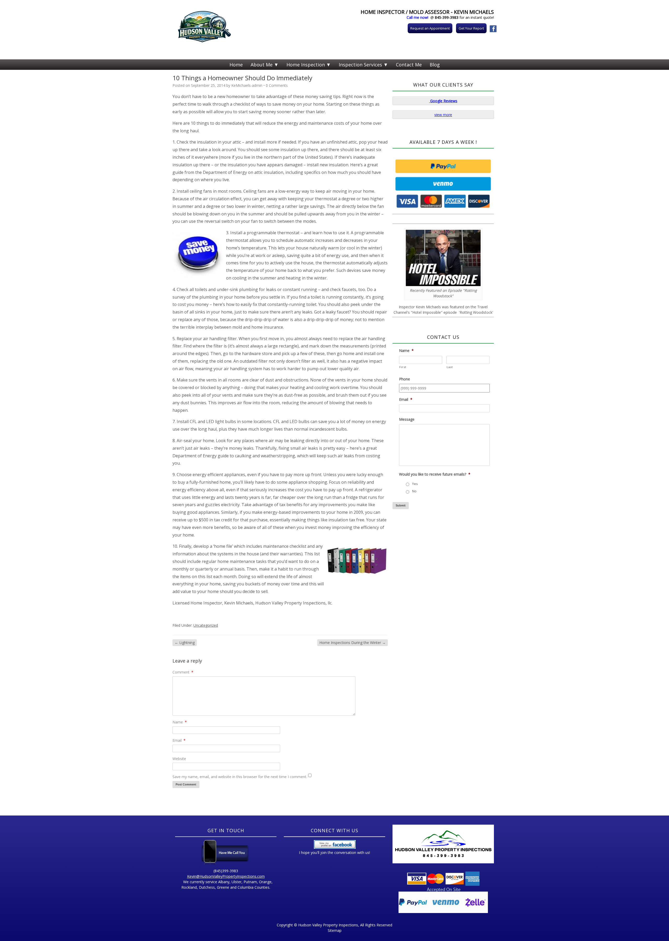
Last (450, 367)
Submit (401, 505)
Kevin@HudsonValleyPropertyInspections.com (226, 876)
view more (443, 114)
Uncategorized (205, 625)
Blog (435, 64)
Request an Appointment (430, 28)
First (402, 367)
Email (179, 740)
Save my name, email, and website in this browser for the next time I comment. (239, 776)
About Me (262, 64)
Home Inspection (305, 64)
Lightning (185, 642)
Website (179, 758)
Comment (182, 672)
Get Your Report (471, 28)
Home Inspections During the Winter (352, 642)
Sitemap (335, 930)
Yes (415, 484)
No (414, 491)
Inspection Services (360, 64)
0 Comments (277, 85)
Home (236, 64)
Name (179, 722)
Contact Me (409, 64)
